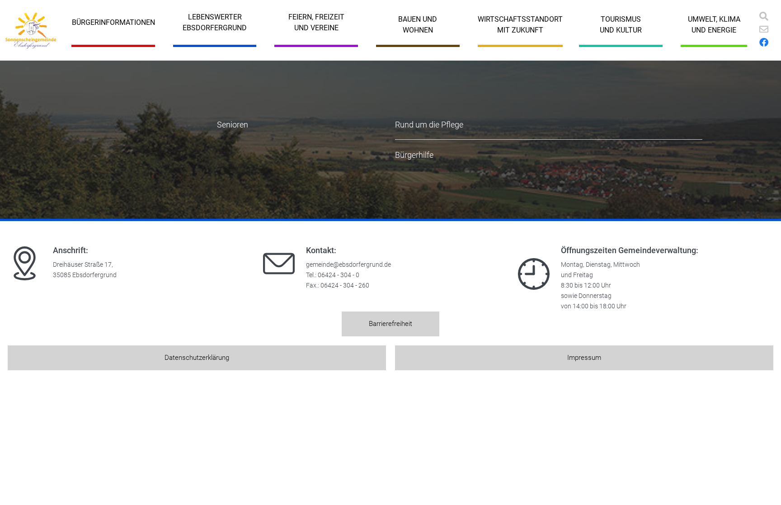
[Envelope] (763, 29)
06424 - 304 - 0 (338, 275)
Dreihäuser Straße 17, (83, 265)
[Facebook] (763, 42)
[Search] (763, 16)
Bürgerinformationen (113, 22)
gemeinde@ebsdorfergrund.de (348, 265)
